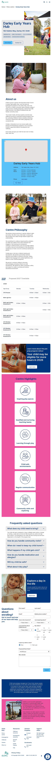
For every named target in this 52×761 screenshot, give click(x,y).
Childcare (4, 739)
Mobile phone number (41, 614)
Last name (38, 608)
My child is (38, 625)
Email (20, 614)
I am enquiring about (40, 620)
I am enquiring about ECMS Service (26, 626)
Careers (3, 742)
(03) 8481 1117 (28, 746)
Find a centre (10, 7)
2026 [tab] (4, 278)
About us (4, 745)
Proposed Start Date (25, 649)
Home (3, 7)
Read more (32, 595)
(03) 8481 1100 (28, 738)
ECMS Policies (15, 744)
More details (22, 654)
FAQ (14, 747)
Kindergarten (5, 737)
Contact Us (18, 42)
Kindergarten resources (16, 736)
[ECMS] (6, 754)
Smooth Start (15, 740)
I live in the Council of (25, 620)
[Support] (44, 2)
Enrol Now (8, 42)
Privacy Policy (15, 753)
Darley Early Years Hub (23, 7)
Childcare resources (15, 732)
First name (22, 608)
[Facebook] (42, 756)
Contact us (28, 733)
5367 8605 (24, 179)
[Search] (46, 2)
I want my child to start (25, 642)
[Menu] (49, 2)
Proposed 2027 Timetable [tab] (19, 278)
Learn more (32, 367)
